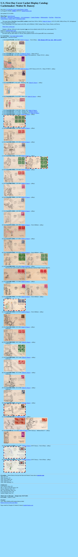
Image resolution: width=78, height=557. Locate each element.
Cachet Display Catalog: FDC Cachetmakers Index (13, 18)
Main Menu (3, 17)
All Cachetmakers (25, 17)
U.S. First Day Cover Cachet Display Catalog (17, 9)
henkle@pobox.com (27, 11)
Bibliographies (44, 17)
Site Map (51, 17)
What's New (58, 17)
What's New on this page (8, 26)
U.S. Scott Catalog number (16, 36)
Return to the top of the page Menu (9, 502)
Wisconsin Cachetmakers (14, 17)
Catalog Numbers (35, 17)
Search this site (11, 16)
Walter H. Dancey (47, 21)
